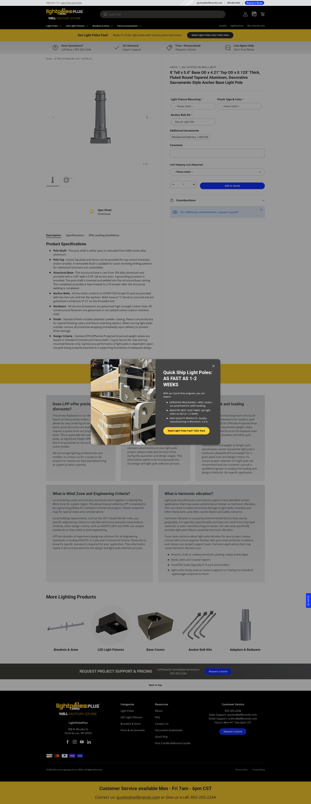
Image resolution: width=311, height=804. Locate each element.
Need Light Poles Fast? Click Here (186, 430)
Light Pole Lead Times (71, 2)
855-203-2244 (233, 2)
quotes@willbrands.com (209, 2)
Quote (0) (308, 600)
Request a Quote (255, 2)
